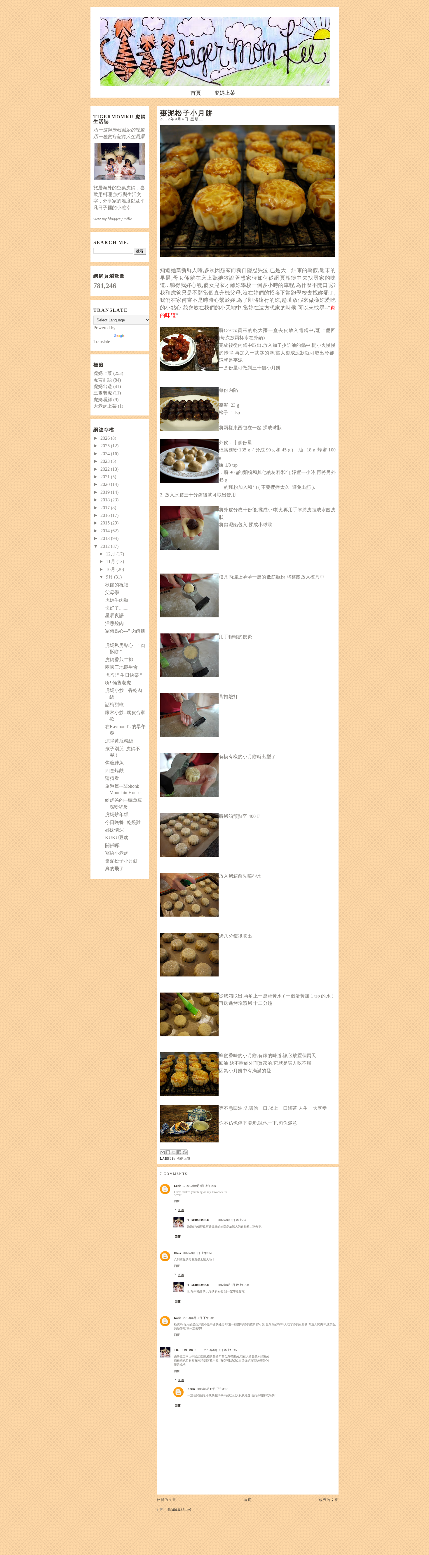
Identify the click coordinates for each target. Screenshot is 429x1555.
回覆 (177, 1201)
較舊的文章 (329, 1500)
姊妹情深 (114, 829)
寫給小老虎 (116, 853)
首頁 (196, 93)
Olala (177, 1253)
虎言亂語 (102, 380)
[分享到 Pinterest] (185, 1152)
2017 (105, 507)
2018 (105, 499)
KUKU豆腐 (116, 837)
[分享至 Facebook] (179, 1152)
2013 (105, 538)
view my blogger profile (112, 219)
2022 (105, 469)
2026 (105, 438)
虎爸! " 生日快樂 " (123, 675)
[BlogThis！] (168, 1152)
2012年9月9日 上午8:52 (197, 1253)
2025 (105, 445)
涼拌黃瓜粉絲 (119, 740)
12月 (111, 553)
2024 (105, 453)
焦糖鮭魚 (114, 762)
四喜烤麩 (114, 770)
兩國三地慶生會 (121, 667)
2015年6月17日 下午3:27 (212, 1389)
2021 (105, 476)
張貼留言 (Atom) (179, 1509)
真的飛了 (114, 868)
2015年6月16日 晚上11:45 (220, 1350)
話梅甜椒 (114, 704)
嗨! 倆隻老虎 (118, 682)
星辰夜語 (114, 615)
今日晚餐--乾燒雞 (123, 822)
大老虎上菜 (105, 406)
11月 (111, 561)
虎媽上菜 (224, 93)
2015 (105, 522)
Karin (178, 1318)
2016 (105, 515)
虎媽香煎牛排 (119, 659)
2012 (105, 546)
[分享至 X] (174, 1152)
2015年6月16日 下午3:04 (198, 1318)
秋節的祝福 (116, 584)
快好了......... (117, 607)
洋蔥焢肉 (114, 623)
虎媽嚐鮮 (102, 399)
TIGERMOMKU (198, 1220)
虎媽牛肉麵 (116, 600)
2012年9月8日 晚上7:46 (232, 1220)
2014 (105, 530)
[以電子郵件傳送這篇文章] (162, 1152)
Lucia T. (179, 1185)
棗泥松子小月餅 (121, 860)
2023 (105, 461)
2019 (105, 492)
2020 (105, 484)
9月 (110, 576)
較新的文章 (166, 1500)
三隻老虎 (102, 392)
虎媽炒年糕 (116, 814)
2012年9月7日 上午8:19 (201, 1185)
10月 (111, 569)
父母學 (112, 592)
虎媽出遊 (102, 386)
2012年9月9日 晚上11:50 (233, 1284)
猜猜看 (112, 778)
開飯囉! (113, 845)
